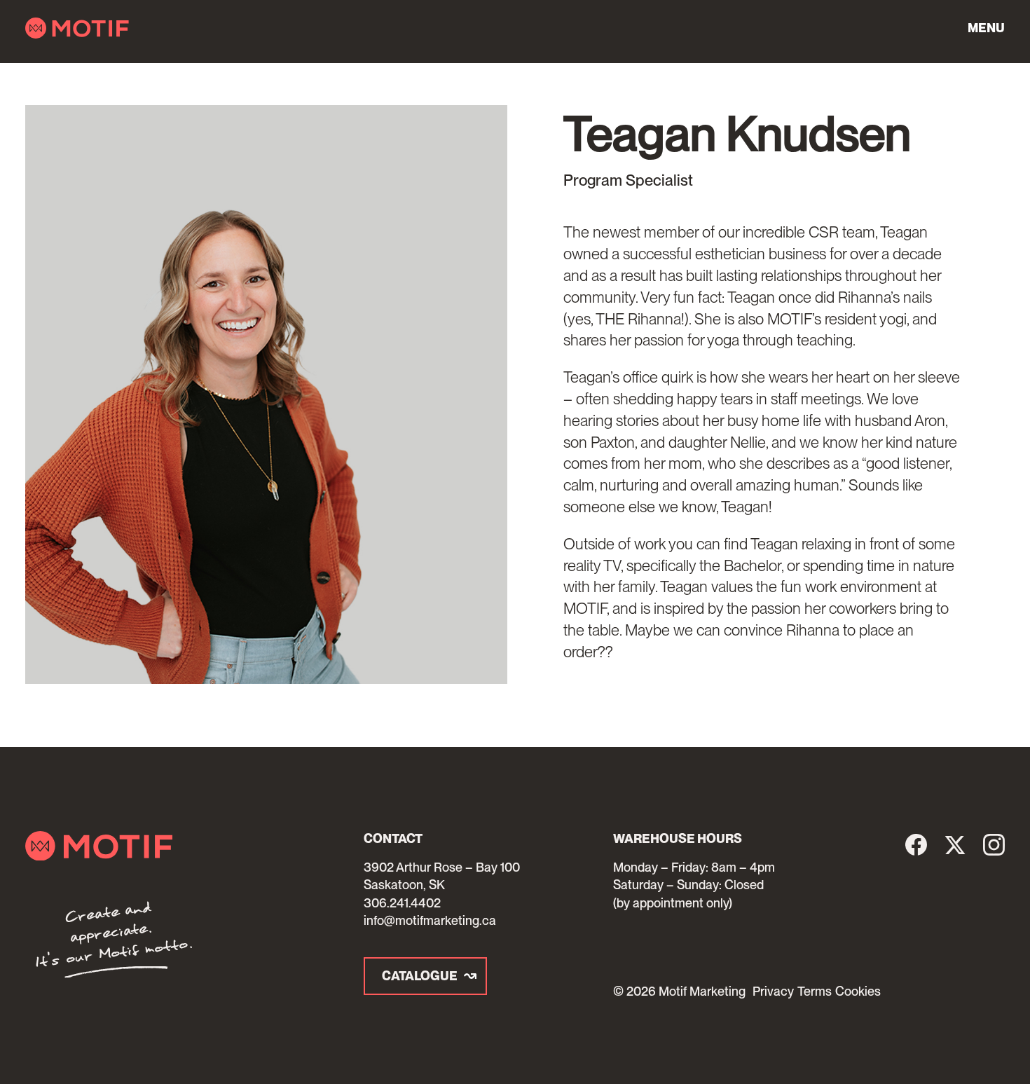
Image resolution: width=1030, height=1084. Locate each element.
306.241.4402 (402, 903)
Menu (986, 27)
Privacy (773, 991)
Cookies (858, 991)
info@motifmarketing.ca (430, 920)
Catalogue (420, 975)
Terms (814, 991)
